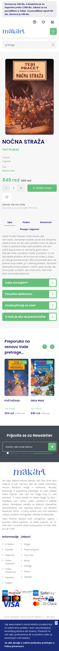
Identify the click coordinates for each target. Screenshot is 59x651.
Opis (9, 222)
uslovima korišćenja (42, 453)
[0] (52, 22)
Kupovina (9, 555)
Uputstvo (9, 577)
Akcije (27, 560)
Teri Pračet (10, 149)
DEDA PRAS (37, 400)
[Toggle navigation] (53, 31)
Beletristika (8, 170)
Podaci (26, 222)
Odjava (8, 582)
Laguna (6, 161)
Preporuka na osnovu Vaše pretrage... (17, 347)
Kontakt (9, 549)
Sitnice (27, 571)
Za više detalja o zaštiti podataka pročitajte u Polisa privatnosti (29, 644)
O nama (9, 544)
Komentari (46, 222)
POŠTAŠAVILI (12, 400)
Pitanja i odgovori (29, 229)
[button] (44, 346)
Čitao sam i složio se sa (30, 453)
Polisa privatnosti (10, 570)
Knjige (27, 544)
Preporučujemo (31, 549)
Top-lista (28, 555)
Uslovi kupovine (9, 562)
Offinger (28, 565)
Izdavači (28, 576)
